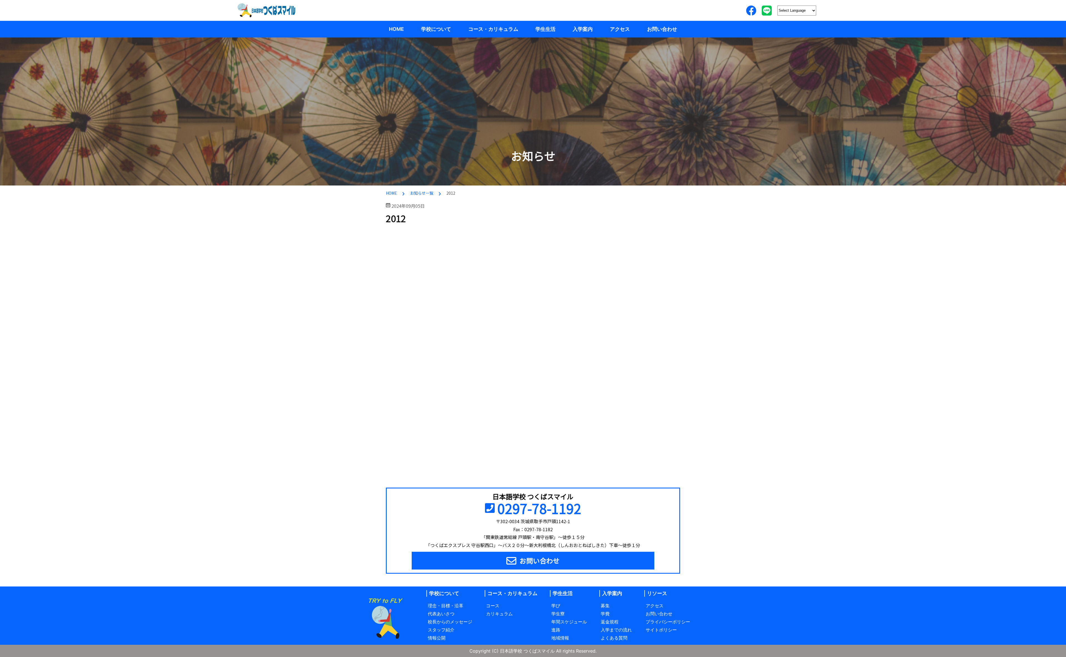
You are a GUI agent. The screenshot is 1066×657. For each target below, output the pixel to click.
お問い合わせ (662, 29)
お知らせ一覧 (421, 193)
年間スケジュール (569, 622)
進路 (555, 630)
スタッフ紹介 (441, 630)
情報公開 (437, 638)
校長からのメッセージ (450, 622)
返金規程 (610, 622)
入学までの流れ (616, 630)
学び (555, 605)
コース (492, 605)
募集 (605, 605)
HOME (396, 29)
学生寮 (558, 613)
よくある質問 (614, 638)
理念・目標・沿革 (445, 605)
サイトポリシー (661, 630)
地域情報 (560, 638)
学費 (605, 613)
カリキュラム (499, 613)
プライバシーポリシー (668, 622)
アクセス (620, 29)
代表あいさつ (441, 613)
